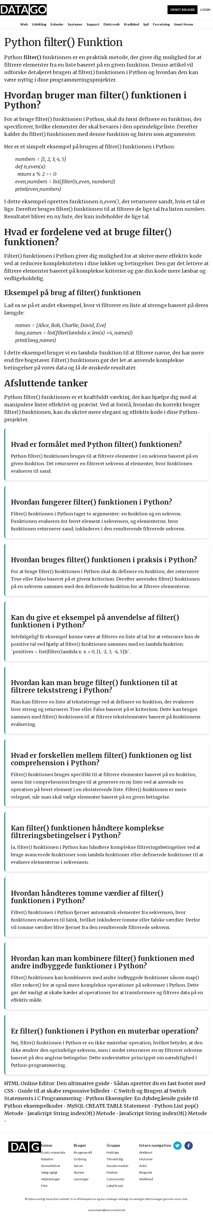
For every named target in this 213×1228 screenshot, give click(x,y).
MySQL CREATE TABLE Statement (108, 1106)
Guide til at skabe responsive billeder (64, 1091)
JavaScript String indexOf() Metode (71, 1113)
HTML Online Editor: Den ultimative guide (57, 1083)
